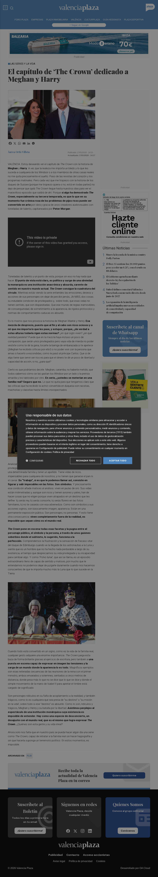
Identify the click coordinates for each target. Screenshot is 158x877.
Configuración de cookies (39, 452)
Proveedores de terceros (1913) (106, 432)
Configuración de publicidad (53, 448)
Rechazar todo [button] (85, 460)
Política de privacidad (63, 452)
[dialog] (79, 439)
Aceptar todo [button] (117, 460)
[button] (34, 460)
